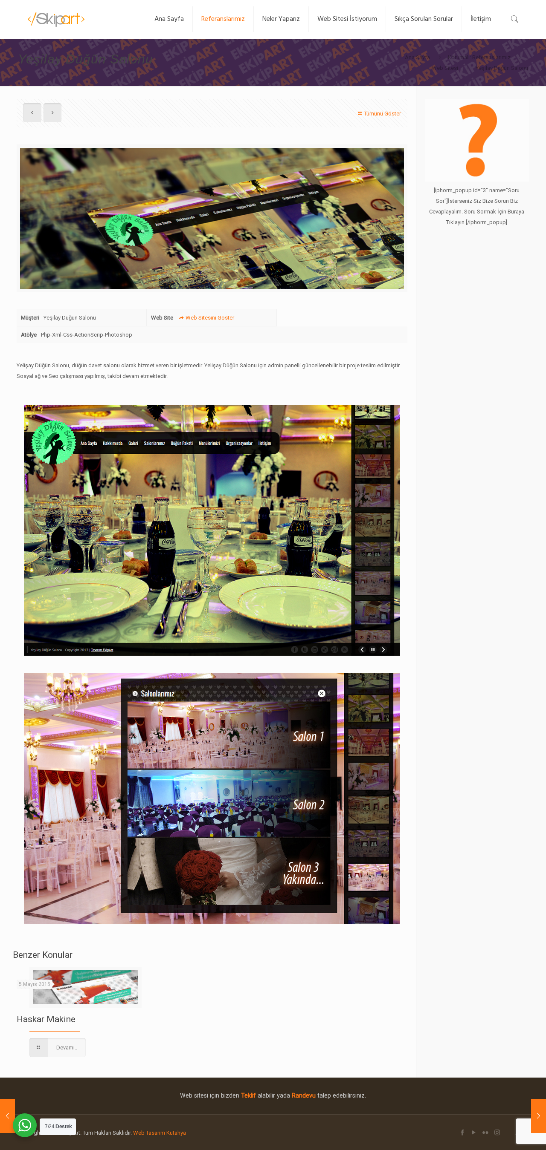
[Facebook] (462, 1132)
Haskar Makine (46, 1019)
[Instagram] (497, 1132)
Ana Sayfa (417, 57)
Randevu (304, 1095)
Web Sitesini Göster (210, 317)
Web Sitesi (445, 68)
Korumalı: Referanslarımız (479, 57)
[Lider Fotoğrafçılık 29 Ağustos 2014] (7, 1116)
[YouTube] (474, 1132)
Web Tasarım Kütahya (159, 1133)
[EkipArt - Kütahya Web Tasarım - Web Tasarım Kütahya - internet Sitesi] (56, 19)
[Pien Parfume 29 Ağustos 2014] (538, 1116)
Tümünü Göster (382, 113)
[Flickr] (485, 1132)
